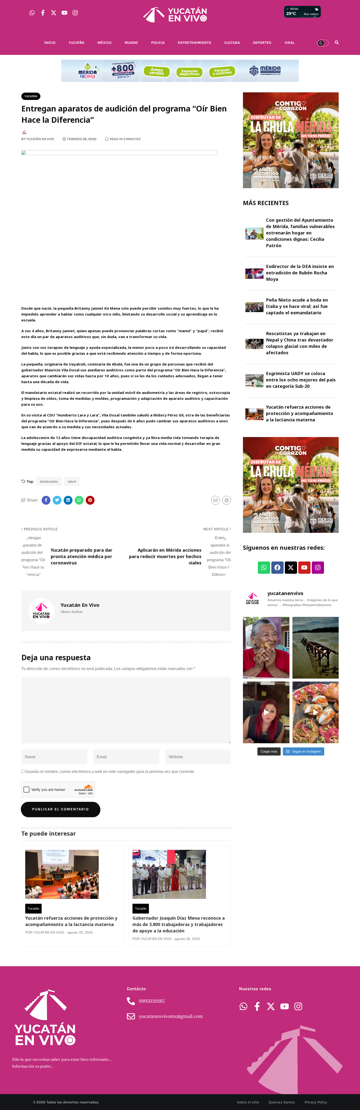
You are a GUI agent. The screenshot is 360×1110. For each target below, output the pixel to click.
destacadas (49, 481)
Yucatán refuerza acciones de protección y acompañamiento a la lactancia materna (71, 921)
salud (72, 481)
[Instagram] (75, 13)
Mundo (131, 42)
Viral (289, 42)
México (104, 42)
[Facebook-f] (43, 13)
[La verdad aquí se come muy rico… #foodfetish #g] (315, 712)
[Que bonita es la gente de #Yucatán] (266, 648)
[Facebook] (277, 567)
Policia (158, 42)
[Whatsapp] (32, 13)
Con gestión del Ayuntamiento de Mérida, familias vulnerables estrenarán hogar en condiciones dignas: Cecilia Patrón (300, 232)
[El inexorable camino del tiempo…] (315, 648)
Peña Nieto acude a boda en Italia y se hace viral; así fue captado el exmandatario (297, 306)
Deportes (262, 42)
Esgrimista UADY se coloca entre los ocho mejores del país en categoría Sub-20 (301, 379)
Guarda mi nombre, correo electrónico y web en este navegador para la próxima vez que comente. (110, 771)
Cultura (232, 42)
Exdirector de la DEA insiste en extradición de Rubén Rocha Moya (300, 272)
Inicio (49, 42)
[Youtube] (64, 13)
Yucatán (76, 42)
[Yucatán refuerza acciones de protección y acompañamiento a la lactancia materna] (62, 875)
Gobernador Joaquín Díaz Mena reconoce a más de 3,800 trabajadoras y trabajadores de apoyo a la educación (178, 924)
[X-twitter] (54, 13)
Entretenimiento (194, 42)
